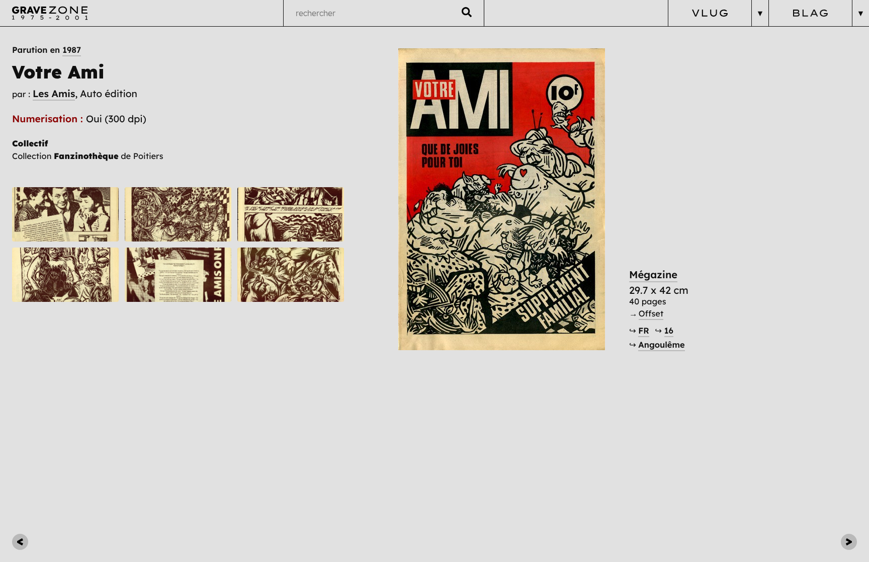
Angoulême (661, 345)
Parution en (46, 50)
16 (668, 331)
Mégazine (653, 275)
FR (643, 331)
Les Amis (54, 94)
